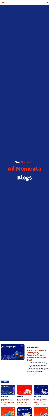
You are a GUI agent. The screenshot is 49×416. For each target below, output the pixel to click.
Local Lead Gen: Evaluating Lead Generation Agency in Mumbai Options (41, 401)
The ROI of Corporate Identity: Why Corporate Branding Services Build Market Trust (37, 355)
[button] (47, 2)
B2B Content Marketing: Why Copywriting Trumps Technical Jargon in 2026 (7, 401)
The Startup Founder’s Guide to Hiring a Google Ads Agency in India (23, 401)
